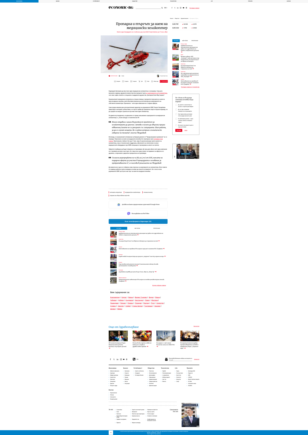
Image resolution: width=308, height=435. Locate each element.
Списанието (113, 397)
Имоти (126, 381)
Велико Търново (141, 297)
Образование (152, 377)
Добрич (121, 300)
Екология (151, 383)
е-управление (165, 375)
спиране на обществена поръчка (120, 195)
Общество (134, 1)
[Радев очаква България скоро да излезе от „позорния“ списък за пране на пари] (113, 257)
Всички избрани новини (159, 285)
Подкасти (190, 373)
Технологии (173, 1)
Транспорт (112, 379)
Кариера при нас (136, 416)
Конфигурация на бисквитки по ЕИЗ (151, 420)
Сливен (113, 306)
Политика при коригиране (138, 414)
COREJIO (190, 377)
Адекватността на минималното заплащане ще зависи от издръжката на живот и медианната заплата (141, 234)
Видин (151, 297)
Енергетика (113, 377)
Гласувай (179, 130)
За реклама (119, 409)
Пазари (126, 377)
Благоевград (115, 297)
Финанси (127, 379)
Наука (177, 371)
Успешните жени (192, 383)
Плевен (130, 303)
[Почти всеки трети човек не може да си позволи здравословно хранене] (142, 336)
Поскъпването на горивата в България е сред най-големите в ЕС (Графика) (141, 248)
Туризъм (112, 383)
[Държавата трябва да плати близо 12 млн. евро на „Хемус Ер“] (113, 272)
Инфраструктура (114, 375)
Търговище (148, 306)
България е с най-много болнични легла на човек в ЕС (165, 343)
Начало (171, 18)
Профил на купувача (121, 419)
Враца (157, 297)
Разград (146, 303)
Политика (151, 371)
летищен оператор (116, 192)
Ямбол (119, 309)
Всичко (289, 1)
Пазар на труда (113, 385)
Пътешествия (179, 373)
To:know (112, 395)
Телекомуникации (166, 373)
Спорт (177, 381)
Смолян (121, 306)
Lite (212, 1)
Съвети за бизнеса (139, 371)
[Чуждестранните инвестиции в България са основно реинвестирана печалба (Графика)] (113, 280)
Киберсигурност (166, 377)
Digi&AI (164, 371)
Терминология (113, 393)
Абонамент (134, 411)
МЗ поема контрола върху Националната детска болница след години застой (117, 344)
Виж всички (196, 326)
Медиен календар (136, 422)
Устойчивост (96, 1)
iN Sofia (190, 381)
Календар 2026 (191, 371)
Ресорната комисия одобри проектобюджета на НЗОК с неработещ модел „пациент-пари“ (189, 345)
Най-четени (137, 228)
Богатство (178, 375)
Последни (118, 228)
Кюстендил (139, 300)
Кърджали (129, 300)
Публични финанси (185, 153)
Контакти (119, 414)
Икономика (19, 1)
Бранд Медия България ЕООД (122, 416)
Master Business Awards (193, 379)
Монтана (154, 300)
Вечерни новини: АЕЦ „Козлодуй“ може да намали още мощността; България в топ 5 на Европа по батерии (190, 59)
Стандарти (137, 373)
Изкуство (178, 379)
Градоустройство (153, 381)
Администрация (153, 385)
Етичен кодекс (150, 414)
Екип (118, 411)
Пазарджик (114, 303)
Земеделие (112, 381)
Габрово (113, 300)
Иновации (127, 375)
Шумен (112, 309)
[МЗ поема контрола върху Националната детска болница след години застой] (118, 336)
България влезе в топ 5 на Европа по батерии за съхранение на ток (138, 241)
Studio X (159, 432)
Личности (178, 377)
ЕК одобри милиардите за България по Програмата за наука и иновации (187, 156)
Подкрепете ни (135, 419)
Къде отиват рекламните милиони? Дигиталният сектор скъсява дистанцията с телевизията (138, 264)
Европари (112, 373)
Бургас (124, 297)
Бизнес (58, 1)
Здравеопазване (184, 18)
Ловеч (147, 300)
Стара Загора (137, 306)
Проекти (250, 1)
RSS (137, 359)
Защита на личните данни (138, 409)
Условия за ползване (152, 416)
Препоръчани (156, 228)
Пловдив (138, 303)
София (127, 306)
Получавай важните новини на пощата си (180, 358)
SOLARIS (190, 385)
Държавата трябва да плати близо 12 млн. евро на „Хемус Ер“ (137, 272)
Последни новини (194, 8)
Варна (130, 297)
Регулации (127, 383)
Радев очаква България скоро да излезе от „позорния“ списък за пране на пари (141, 256)
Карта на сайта (150, 411)
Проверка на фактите (152, 409)
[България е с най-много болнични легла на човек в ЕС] (165, 336)
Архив (185, 130)
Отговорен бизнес (139, 375)
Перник (123, 303)
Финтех (164, 381)
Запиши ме (196, 359)
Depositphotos (157, 433)
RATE (189, 375)
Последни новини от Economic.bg (190, 87)
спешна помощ (147, 192)
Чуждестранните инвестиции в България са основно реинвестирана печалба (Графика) (141, 280)
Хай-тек (164, 379)
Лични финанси (153, 373)
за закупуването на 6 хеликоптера (156, 93)
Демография (152, 375)
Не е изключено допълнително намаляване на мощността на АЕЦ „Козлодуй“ (190, 75)
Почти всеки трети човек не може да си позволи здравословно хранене (142, 344)
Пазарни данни (113, 399)
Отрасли (127, 373)
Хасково (157, 306)
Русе (153, 303)
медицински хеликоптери (132, 192)
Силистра (160, 303)
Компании (127, 371)
